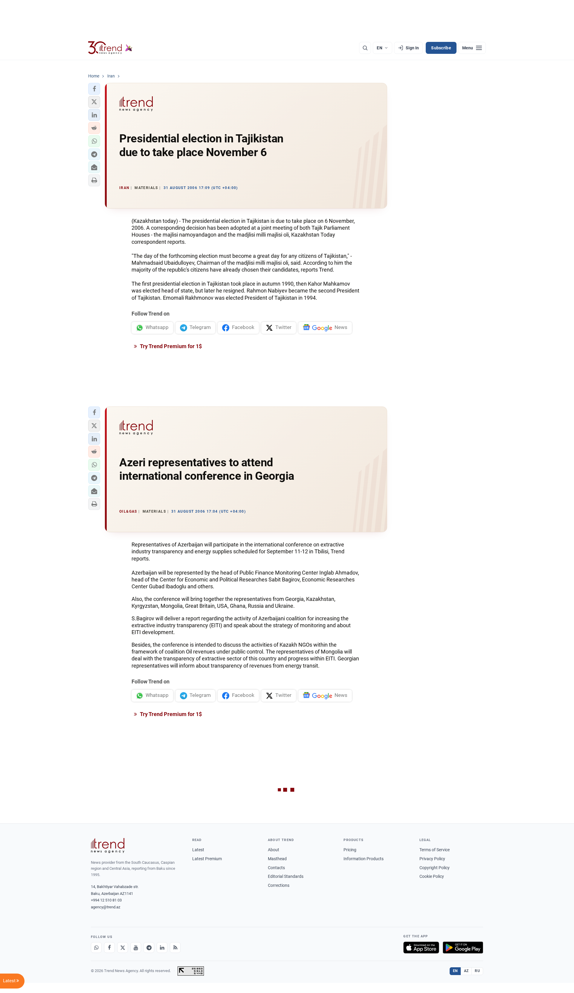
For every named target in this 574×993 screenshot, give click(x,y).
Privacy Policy (432, 858)
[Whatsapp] (96, 947)
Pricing (350, 849)
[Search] (365, 48)
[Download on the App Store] (421, 948)
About (273, 849)
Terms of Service (434, 849)
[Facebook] (109, 947)
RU (477, 971)
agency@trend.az (105, 907)
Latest (198, 849)
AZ (466, 971)
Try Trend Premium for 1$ (170, 346)
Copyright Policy (434, 867)
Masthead (277, 858)
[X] (122, 947)
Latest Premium (207, 858)
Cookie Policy (431, 876)
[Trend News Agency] (107, 845)
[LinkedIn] (162, 947)
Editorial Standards (285, 876)
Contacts (276, 867)
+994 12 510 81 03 (106, 900)
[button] (94, 89)
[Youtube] (135, 947)
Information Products (364, 858)
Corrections (278, 885)
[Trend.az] (110, 47)
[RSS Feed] (175, 947)
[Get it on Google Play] (463, 948)
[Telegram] (149, 947)
